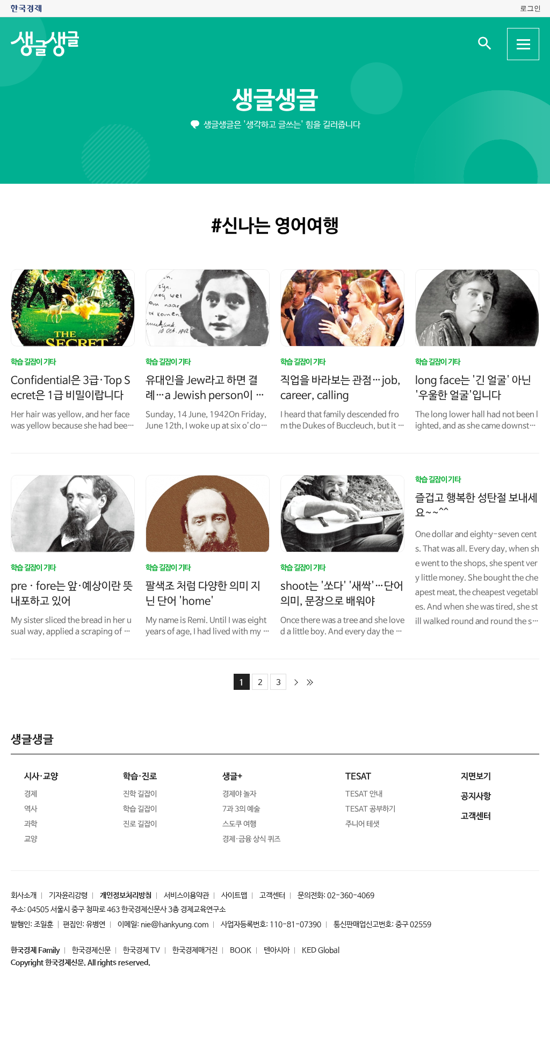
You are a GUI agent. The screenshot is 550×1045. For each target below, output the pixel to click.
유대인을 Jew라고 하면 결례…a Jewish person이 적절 (205, 395)
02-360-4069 (350, 895)
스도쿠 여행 (239, 824)
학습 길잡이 (140, 809)
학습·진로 (140, 777)
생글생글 (275, 100)
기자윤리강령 (68, 895)
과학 (30, 824)
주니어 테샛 (362, 824)
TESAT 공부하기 (370, 809)
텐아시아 (277, 950)
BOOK (240, 950)
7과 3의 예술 (241, 809)
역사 (30, 809)
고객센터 (272, 895)
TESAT (358, 777)
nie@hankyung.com (174, 924)
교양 (30, 839)
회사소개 (24, 895)
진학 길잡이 (140, 794)
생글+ (232, 777)
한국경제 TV (141, 950)
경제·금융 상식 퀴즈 (251, 839)
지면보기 (476, 777)
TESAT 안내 (363, 794)
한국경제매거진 (195, 950)
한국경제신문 (91, 950)
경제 (30, 794)
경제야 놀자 (239, 794)
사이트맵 (234, 895)
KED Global (320, 950)
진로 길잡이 (140, 824)
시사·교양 (41, 777)
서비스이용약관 (186, 895)
